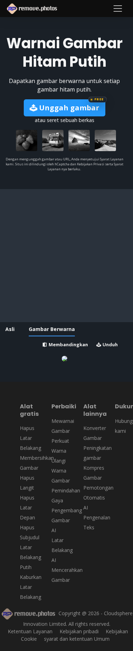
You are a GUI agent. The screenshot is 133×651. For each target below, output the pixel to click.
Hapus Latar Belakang (30, 438)
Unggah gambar (68, 107)
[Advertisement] (66, 255)
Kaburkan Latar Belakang (30, 587)
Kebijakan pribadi (79, 631)
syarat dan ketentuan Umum (77, 638)
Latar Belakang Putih (30, 557)
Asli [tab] (10, 329)
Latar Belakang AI (62, 550)
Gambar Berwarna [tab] (52, 329)
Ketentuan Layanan (30, 631)
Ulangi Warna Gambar (60, 470)
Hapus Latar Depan (27, 507)
